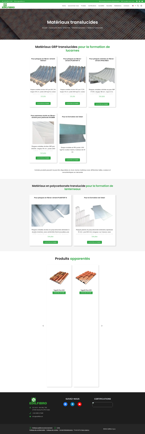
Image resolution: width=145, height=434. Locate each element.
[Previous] (43, 325)
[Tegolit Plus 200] (59, 277)
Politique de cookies (52, 430)
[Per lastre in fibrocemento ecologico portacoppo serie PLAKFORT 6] (72, 76)
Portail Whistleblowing (66, 430)
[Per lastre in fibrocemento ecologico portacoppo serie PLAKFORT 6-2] (50, 215)
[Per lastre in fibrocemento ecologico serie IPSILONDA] (102, 76)
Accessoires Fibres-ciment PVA (59, 28)
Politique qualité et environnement (42, 428)
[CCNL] (55, 428)
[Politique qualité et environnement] (30, 428)
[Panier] (141, 6)
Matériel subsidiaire (78, 28)
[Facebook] (137, 1)
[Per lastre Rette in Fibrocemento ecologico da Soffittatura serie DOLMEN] (43, 132)
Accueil (44, 28)
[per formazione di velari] (95, 215)
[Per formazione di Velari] (72, 134)
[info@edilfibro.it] (30, 416)
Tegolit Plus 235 (86, 290)
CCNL (58, 428)
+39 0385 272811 (37, 413)
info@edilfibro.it (37, 416)
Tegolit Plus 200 (59, 290)
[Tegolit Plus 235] (86, 277)
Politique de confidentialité (37, 430)
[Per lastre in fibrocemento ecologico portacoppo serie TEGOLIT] (43, 76)
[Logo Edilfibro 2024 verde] (8, 5)
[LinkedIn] (139, 1)
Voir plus (43, 96)
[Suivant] (101, 325)
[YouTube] (142, 1)
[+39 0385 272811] (30, 413)
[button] (134, 5)
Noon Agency (85, 430)
